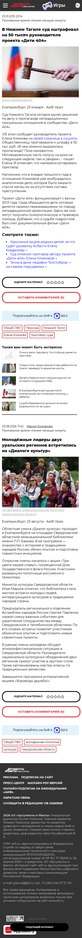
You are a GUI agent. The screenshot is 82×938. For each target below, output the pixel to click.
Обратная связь (16, 797)
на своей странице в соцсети (52, 138)
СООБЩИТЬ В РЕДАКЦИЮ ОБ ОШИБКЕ (33, 803)
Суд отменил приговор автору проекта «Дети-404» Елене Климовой (40, 256)
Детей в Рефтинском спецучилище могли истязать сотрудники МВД (45, 379)
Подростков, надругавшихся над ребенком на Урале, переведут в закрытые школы (48, 367)
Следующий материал (39, 927)
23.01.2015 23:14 (12, 16)
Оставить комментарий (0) (41, 297)
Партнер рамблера (37, 919)
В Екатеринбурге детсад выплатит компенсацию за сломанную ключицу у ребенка (43, 393)
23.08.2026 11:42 (12, 426)
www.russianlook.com (17, 100)
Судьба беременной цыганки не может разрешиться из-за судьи (43, 405)
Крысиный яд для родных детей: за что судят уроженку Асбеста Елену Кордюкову (40, 246)
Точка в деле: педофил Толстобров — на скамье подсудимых (38, 265)
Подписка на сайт (37, 777)
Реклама (10, 777)
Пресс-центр (13, 783)
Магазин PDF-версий (44, 783)
